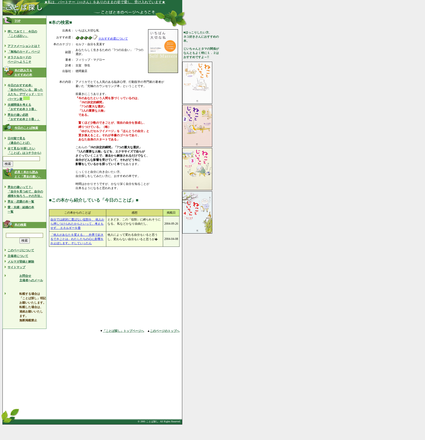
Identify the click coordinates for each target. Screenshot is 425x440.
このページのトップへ (165, 331)
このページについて (21, 250)
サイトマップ (16, 267)
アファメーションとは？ (24, 46)
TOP (17, 21)
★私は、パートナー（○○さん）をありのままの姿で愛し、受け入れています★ (104, 2)
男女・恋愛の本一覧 (21, 201)
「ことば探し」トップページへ (123, 331)
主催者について (18, 256)
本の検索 (20, 224)
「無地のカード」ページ (24, 51)
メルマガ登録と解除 (21, 261)
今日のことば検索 (26, 128)
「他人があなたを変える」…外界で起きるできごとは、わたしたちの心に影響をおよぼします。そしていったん (77, 239)
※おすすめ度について (113, 38)
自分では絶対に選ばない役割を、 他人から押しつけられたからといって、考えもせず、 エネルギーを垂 (77, 224)
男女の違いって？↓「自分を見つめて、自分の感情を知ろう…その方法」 (25, 191)
